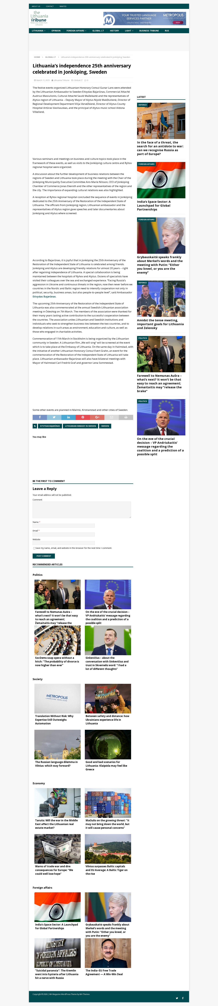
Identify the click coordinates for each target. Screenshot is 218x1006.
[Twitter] (177, 998)
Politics (37, 575)
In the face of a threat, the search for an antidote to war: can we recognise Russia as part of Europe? (160, 148)
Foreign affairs (75, 30)
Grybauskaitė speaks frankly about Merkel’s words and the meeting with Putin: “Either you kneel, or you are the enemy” (160, 264)
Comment (37, 499)
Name (36, 522)
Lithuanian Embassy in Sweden (80, 426)
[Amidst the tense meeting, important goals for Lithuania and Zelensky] (161, 299)
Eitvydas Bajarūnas (44, 296)
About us (36, 6)
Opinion (56, 30)
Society (37, 679)
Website (36, 539)
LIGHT (128, 30)
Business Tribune (149, 30)
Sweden (105, 426)
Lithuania (37, 30)
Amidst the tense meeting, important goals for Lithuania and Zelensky (160, 324)
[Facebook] (182, 998)
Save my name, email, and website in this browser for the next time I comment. (74, 548)
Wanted (63, 6)
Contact (50, 6)
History (114, 30)
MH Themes (85, 994)
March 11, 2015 (43, 80)
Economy (39, 783)
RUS (167, 30)
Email (35, 530)
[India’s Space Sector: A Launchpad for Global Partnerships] (161, 180)
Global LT (98, 30)
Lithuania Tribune (61, 80)
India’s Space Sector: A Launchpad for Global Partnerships (154, 205)
